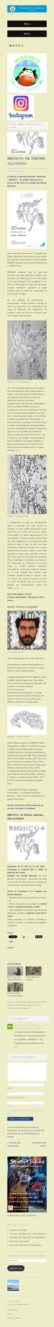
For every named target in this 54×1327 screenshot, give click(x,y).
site (12, 808)
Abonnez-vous (16, 1268)
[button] (13, 1286)
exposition (30, 1005)
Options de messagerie (16, 1097)
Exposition (21, 171)
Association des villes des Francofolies (25, 1245)
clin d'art (18, 1005)
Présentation (12, 1310)
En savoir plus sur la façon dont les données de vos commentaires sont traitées (25, 1133)
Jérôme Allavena (30, 179)
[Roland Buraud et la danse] (33, 971)
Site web (10, 1106)
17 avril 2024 (30, 168)
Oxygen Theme (21, 1304)
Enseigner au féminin (18, 1230)
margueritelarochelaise (15, 168)
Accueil (20, 124)
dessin (23, 1005)
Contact (10, 1314)
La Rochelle (18, 1008)
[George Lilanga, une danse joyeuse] (15, 987)
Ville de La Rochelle (18, 176)
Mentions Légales (14, 1318)
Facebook (19, 808)
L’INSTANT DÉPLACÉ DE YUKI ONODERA (26, 1237)
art (16, 1002)
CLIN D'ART (11, 171)
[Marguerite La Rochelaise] (27, 7)
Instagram (30, 808)
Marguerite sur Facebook (21, 1215)
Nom (9, 1088)
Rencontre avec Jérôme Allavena (14, 978)
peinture (27, 1008)
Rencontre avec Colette (19, 1241)
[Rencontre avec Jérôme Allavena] (15, 971)
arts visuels (27, 1002)
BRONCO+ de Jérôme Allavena (26, 161)
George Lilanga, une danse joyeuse (15, 994)
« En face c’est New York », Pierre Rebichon (27, 1233)
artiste (20, 1002)
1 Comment (41, 168)
